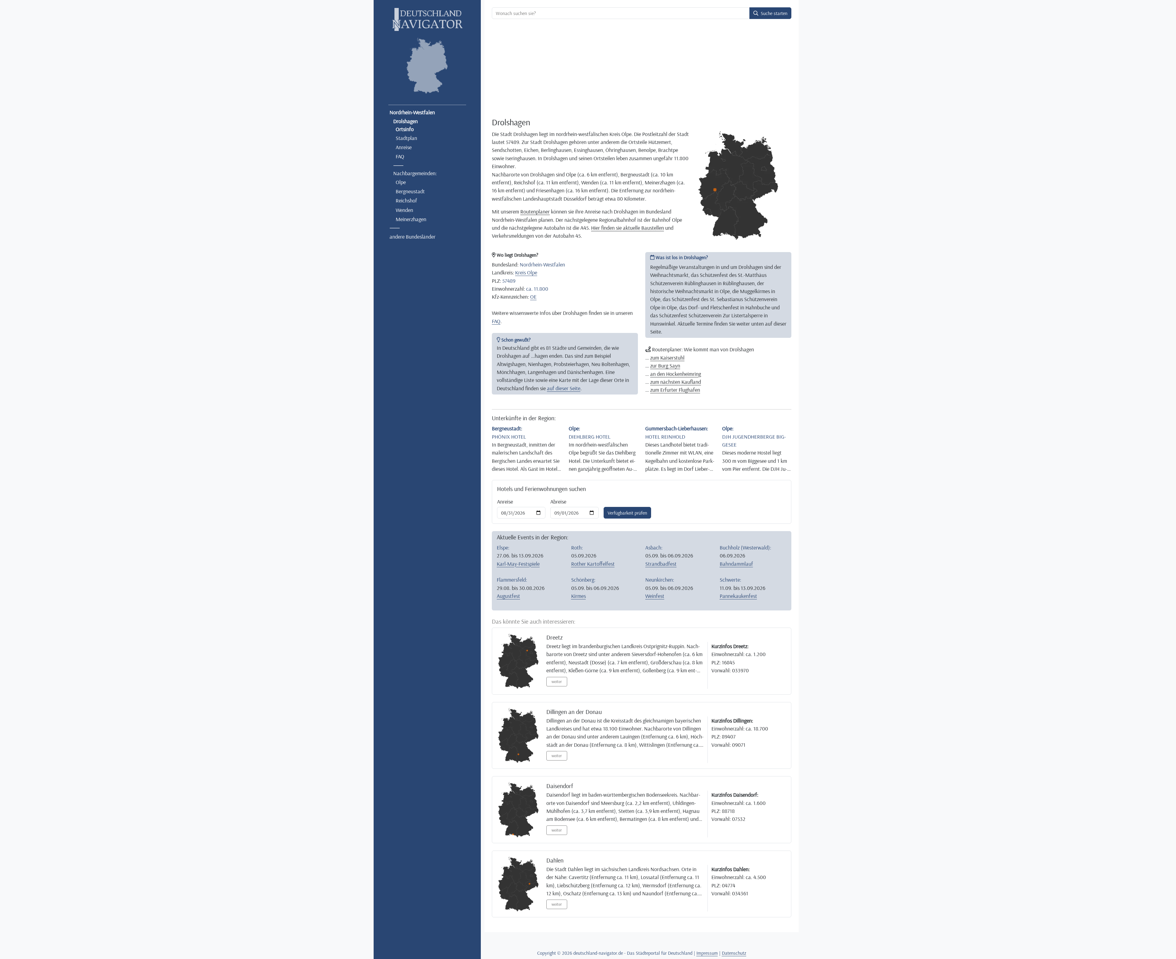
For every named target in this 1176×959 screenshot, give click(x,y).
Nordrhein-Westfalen (412, 112)
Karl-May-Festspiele (518, 563)
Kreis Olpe (526, 272)
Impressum (707, 953)
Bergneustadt (410, 191)
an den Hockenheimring (675, 373)
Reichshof (406, 200)
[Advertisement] (641, 69)
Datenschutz (734, 953)
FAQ (400, 156)
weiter (557, 681)
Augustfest (508, 595)
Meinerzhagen (411, 219)
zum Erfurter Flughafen (675, 389)
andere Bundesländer (412, 236)
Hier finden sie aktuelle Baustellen (627, 227)
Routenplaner (535, 211)
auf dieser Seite (563, 388)
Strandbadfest (661, 563)
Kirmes (578, 595)
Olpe (401, 182)
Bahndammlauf (736, 563)
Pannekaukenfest (738, 595)
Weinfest (654, 595)
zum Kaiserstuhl (667, 357)
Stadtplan (406, 137)
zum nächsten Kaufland (675, 381)
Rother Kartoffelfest (593, 563)
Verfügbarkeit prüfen (627, 513)
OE (533, 296)
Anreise (404, 147)
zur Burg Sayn (665, 365)
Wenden (404, 209)
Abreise (558, 501)
